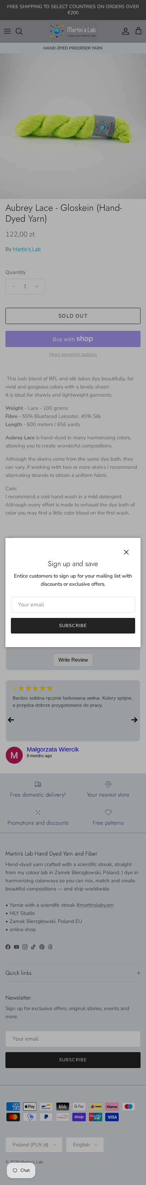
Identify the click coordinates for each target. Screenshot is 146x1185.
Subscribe (73, 626)
